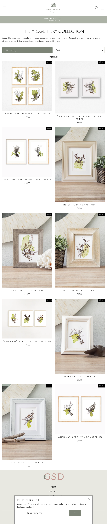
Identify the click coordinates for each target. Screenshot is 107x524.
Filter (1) (13, 50)
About (53, 487)
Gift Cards (53, 491)
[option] (53, 19)
